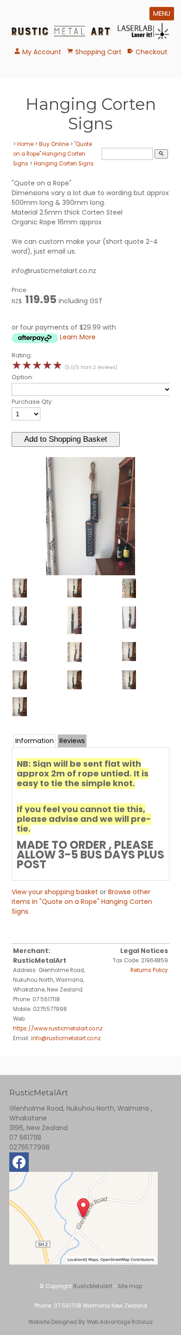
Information (34, 740)
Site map (130, 1286)
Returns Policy (149, 970)
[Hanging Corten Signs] (90, 573)
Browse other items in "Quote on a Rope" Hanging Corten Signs (82, 901)
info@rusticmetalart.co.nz (66, 1038)
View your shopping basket (55, 891)
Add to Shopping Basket (65, 439)
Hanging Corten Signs (64, 163)
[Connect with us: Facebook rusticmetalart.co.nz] (19, 1164)
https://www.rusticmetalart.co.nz (58, 1028)
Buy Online (54, 144)
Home (25, 144)
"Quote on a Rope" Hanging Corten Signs (52, 153)
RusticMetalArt (92, 1286)
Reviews (72, 740)
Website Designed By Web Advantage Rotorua (90, 1322)
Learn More (78, 337)
